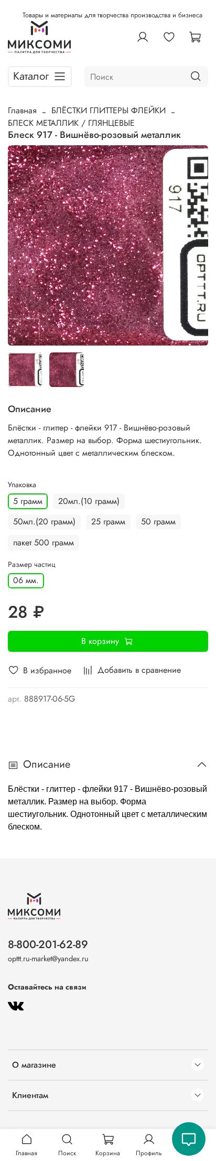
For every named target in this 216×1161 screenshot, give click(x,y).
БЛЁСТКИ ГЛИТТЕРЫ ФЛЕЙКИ (108, 110)
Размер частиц (32, 564)
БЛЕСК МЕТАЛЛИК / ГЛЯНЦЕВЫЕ (71, 123)
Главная (22, 110)
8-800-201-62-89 (48, 944)
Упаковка (22, 484)
